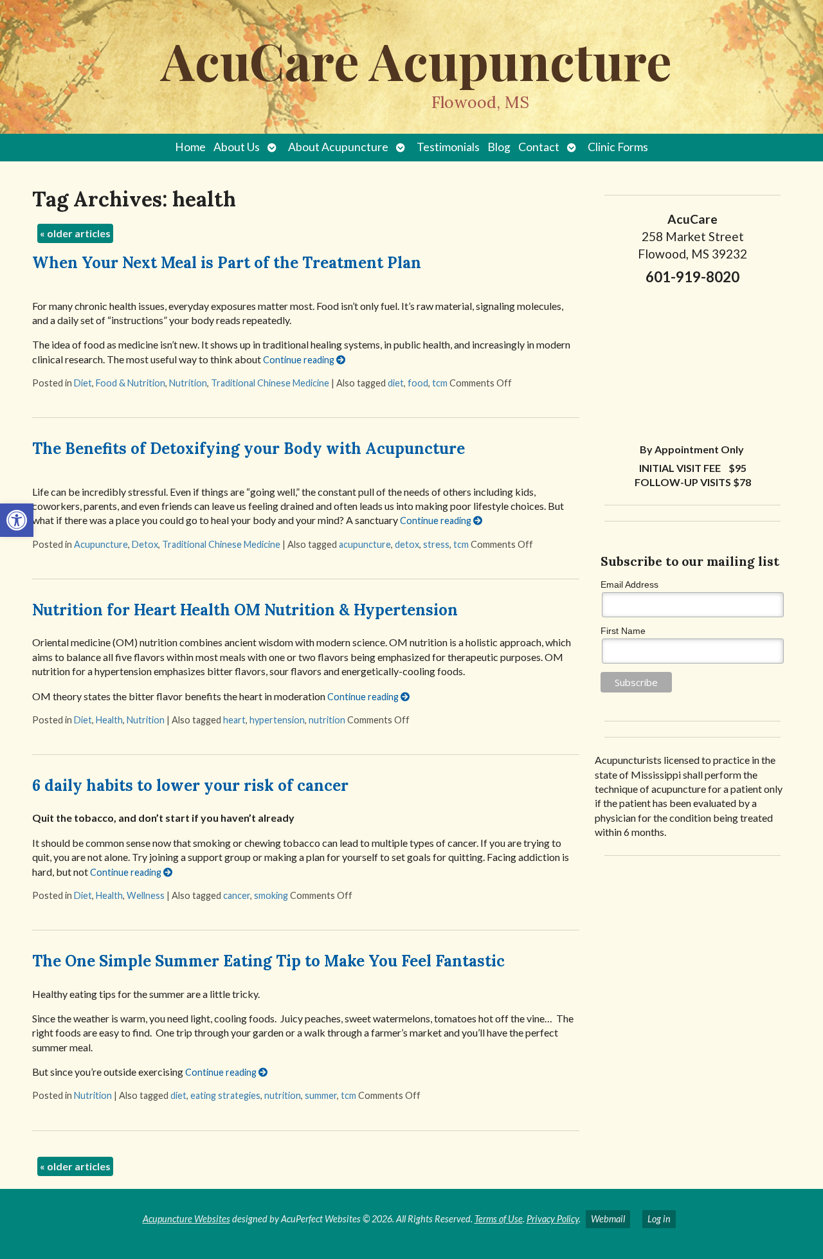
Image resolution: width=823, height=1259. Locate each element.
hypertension (277, 719)
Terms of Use (499, 1218)
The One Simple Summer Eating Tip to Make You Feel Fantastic (268, 961)
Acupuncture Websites (186, 1218)
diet (396, 382)
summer (321, 1095)
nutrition (327, 719)
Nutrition (188, 382)
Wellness (146, 895)
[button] (16, 520)
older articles (75, 233)
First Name (623, 631)
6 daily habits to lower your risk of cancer (190, 785)
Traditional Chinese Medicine (270, 382)
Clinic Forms (618, 147)
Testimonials (448, 147)
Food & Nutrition (130, 382)
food (418, 382)
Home (190, 147)
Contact (538, 147)
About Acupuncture (338, 147)
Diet (83, 382)
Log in (659, 1218)
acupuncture (365, 544)
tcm (440, 382)
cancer (236, 895)
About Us (236, 147)
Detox (145, 544)
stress (436, 544)
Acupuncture (101, 544)
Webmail (608, 1218)
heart (234, 719)
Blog (499, 147)
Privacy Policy (553, 1218)
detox (407, 544)
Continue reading (299, 359)
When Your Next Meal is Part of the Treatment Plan (226, 263)
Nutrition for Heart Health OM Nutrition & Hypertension (245, 610)
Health (109, 719)
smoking (271, 895)
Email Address (629, 584)
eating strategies (225, 1095)
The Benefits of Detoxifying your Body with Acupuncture (248, 448)
